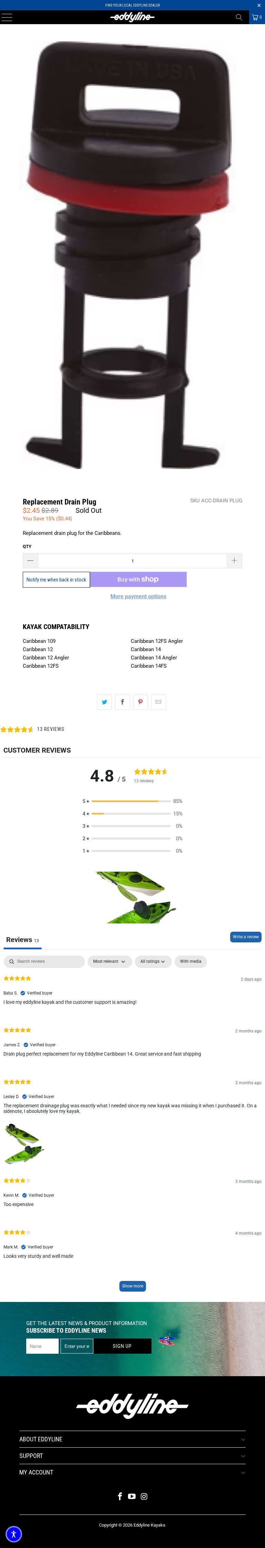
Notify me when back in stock (56, 580)
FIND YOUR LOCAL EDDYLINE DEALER (132, 5)
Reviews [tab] (22, 939)
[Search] (241, 17)
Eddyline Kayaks (149, 1525)
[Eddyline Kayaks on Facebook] (120, 1497)
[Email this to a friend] (158, 702)
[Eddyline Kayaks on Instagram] (144, 1497)
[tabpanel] (132, 1127)
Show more (132, 1286)
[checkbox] (191, 962)
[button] (132, 801)
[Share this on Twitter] (104, 702)
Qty (27, 546)
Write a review (246, 936)
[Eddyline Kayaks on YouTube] (132, 1497)
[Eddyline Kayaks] (132, 17)
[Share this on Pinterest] (140, 702)
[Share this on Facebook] (122, 702)
